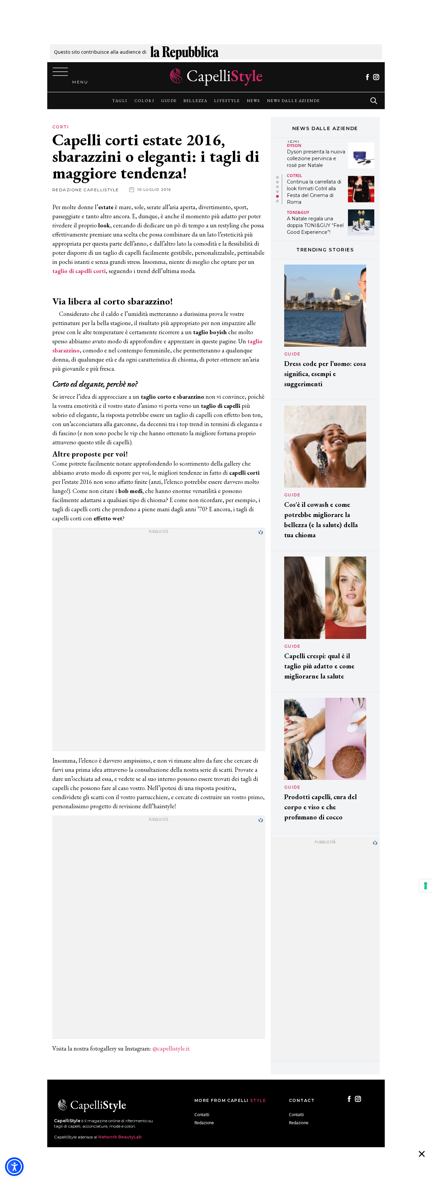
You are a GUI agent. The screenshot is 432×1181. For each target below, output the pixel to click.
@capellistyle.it (171, 1048)
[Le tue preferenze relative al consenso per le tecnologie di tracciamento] (425, 885)
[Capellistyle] (216, 77)
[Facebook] (367, 77)
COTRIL (294, 142)
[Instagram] (376, 77)
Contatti (201, 1114)
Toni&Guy (298, 178)
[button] (277, 177)
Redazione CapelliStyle (85, 189)
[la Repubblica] (184, 51)
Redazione (204, 1123)
